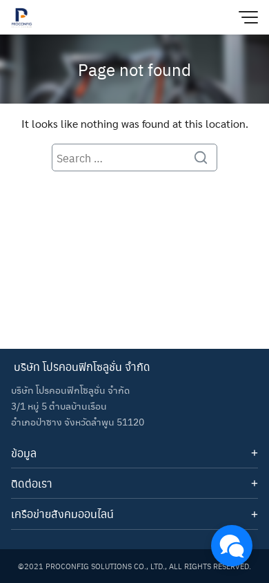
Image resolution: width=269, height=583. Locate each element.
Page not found (134, 69)
